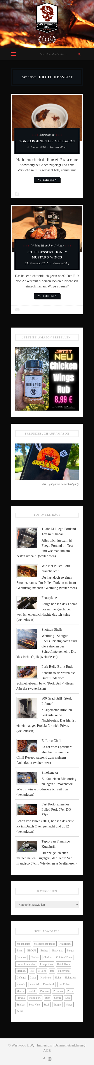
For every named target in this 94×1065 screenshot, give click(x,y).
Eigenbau (21, 970)
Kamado (21, 984)
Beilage (44, 950)
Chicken (48, 957)
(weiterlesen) (47, 556)
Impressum (44, 1045)
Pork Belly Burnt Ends (57, 666)
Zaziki (20, 1011)
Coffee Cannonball (26, 964)
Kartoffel (34, 984)
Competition (46, 964)
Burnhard (21, 957)
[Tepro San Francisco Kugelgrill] (29, 846)
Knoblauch (48, 984)
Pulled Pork (35, 997)
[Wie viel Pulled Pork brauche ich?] (29, 571)
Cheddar (35, 957)
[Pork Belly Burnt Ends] (29, 671)
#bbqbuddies (23, 943)
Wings (60, 245)
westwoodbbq (58, 147)
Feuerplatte (49, 598)
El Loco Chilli (51, 740)
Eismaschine (47, 134)
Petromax (58, 991)
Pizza (70, 991)
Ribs (47, 997)
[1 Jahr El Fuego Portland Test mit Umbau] (29, 538)
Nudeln (32, 991)
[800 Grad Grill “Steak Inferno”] (29, 707)
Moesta (20, 991)
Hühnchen (70, 977)
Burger (70, 950)
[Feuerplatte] (29, 603)
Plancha (21, 997)
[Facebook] (42, 39)
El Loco (42, 970)
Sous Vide (34, 1004)
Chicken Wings (64, 957)
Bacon (20, 950)
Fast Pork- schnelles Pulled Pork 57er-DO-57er (57, 809)
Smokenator (50, 772)
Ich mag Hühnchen (42, 245)
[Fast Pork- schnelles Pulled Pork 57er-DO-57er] (29, 809)
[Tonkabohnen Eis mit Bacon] (47, 118)
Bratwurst (57, 950)
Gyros (33, 977)
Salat (67, 997)
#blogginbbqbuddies (44, 943)
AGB (47, 1050)
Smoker (21, 1004)
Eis (32, 970)
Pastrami (44, 991)
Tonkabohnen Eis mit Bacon (47, 141)
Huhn (58, 977)
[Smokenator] (29, 777)
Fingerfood (64, 970)
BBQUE (31, 950)
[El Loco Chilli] (29, 745)
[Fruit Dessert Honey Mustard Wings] (47, 229)
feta (52, 970)
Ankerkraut (65, 943)
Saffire (57, 997)
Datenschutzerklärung (69, 1045)
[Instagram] (52, 39)
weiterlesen (47, 179)
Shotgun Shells (52, 629)
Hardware (45, 977)
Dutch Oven (63, 964)
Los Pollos (64, 984)
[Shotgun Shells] (29, 638)
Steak (46, 1004)
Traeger (57, 1004)
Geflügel (21, 977)
